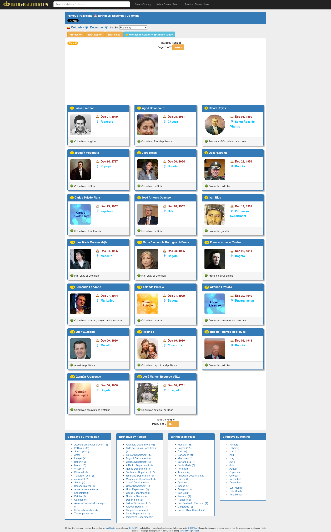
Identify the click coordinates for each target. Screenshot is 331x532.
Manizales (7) (185, 458)
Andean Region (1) (136, 506)
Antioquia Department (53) (140, 444)
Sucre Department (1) (138, 513)
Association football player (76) (91, 444)
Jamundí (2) (184, 496)
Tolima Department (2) (138, 503)
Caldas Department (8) (138, 461)
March (232, 451)
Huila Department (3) (137, 489)
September (235, 472)
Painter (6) (80, 496)
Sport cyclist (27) (83, 451)
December (235, 482)
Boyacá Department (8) (139, 458)
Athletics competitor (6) (86, 489)
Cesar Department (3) (138, 486)
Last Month (235, 487)
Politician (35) (81, 448)
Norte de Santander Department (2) (137, 497)
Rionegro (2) (185, 499)
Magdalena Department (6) (141, 479)
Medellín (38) (185, 444)
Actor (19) (79, 455)
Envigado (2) (185, 489)
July (231, 465)
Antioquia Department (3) (191, 475)
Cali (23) (182, 451)
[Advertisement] (165, 79)
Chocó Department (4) (138, 482)
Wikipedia (111, 527)
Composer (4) (81, 499)
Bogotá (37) (184, 448)
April (231, 455)
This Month (235, 491)
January (233, 444)
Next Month (235, 494)
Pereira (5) (183, 468)
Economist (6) (81, 492)
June (232, 461)
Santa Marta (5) (186, 465)
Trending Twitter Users (197, 4)
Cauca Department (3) (138, 492)
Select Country (143, 4)
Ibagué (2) (183, 486)
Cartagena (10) (186, 455)
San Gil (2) (183, 492)
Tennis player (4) (83, 513)
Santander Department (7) (140, 472)
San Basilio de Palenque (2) (193, 503)
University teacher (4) (86, 510)
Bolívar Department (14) (139, 455)
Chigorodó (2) (185, 506)
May (231, 458)
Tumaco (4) (184, 472)
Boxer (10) (80, 461)
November (235, 479)
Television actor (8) (84, 475)
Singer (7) (79, 482)
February (234, 448)
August (233, 468)
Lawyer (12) (80, 458)
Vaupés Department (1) (139, 510)
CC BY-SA (132, 527)
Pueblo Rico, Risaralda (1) (192, 510)
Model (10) (80, 465)
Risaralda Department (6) (140, 475)
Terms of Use (185, 530)
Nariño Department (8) (138, 468)
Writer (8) (79, 468)
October (233, 475)
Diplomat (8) (81, 472)
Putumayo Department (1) (140, 517)
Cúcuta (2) (183, 479)
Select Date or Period (167, 4)
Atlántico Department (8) (139, 465)
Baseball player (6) (84, 486)
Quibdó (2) (183, 482)
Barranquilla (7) (186, 461)
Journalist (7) (81, 479)
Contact (195, 530)
